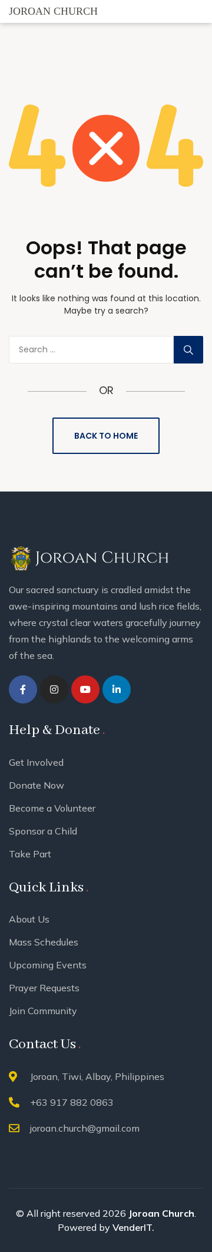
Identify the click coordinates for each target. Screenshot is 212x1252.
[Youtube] (85, 689)
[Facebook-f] (23, 689)
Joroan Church (161, 1213)
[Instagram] (54, 689)
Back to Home (106, 436)
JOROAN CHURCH (53, 11)
